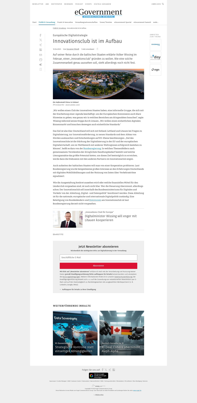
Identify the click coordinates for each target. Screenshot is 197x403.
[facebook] (40, 35)
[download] (40, 64)
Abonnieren (98, 265)
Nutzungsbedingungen (71, 277)
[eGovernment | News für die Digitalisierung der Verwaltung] (34, 22)
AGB (69, 381)
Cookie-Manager (62, 381)
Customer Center (76, 381)
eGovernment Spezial (122, 22)
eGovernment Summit (142, 22)
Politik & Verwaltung (47, 22)
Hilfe (102, 381)
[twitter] (40, 39)
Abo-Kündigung (137, 381)
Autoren (145, 381)
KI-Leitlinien (128, 381)
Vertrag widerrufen (110, 381)
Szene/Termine (106, 22)
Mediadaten (120, 381)
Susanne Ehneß (73, 49)
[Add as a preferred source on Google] (98, 376)
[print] (40, 59)
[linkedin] (40, 49)
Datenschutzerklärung (123, 277)
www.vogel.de (137, 390)
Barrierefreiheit (95, 381)
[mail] (40, 54)
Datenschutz (86, 381)
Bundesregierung (92, 148)
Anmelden (156, 4)
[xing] (40, 44)
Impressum (52, 381)
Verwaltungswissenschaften (86, 22)
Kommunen (95, 200)
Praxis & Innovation (65, 22)
